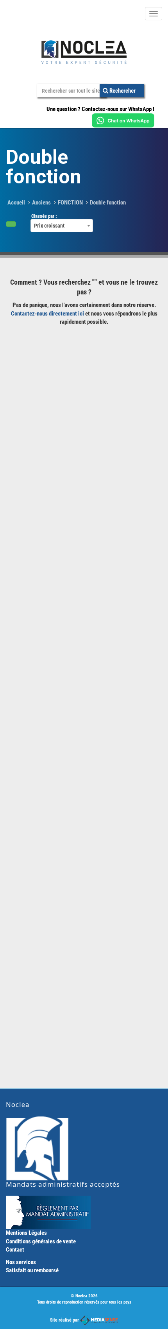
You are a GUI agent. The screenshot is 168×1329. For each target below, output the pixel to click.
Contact (15, 1249)
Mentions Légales (26, 1232)
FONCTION (70, 202)
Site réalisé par (65, 1320)
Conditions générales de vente (41, 1241)
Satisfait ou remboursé (32, 1270)
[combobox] (61, 225)
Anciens (41, 202)
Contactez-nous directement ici (47, 313)
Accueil (16, 202)
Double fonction (108, 202)
